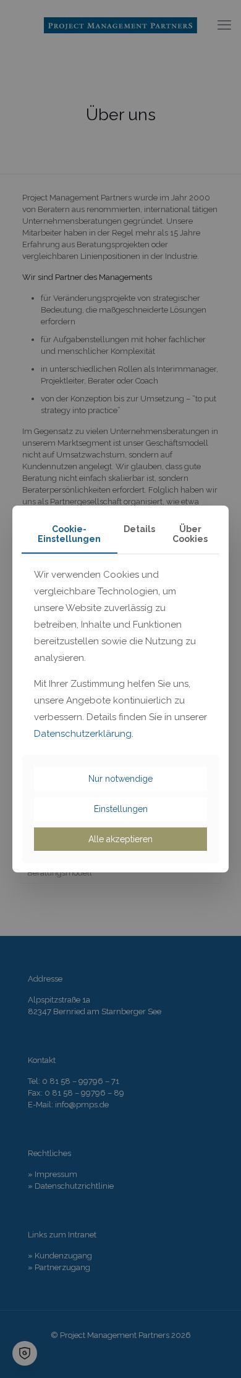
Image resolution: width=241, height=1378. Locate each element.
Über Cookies (190, 534)
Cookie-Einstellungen (69, 534)
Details (139, 529)
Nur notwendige (120, 779)
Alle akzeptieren (120, 839)
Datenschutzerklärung (83, 733)
